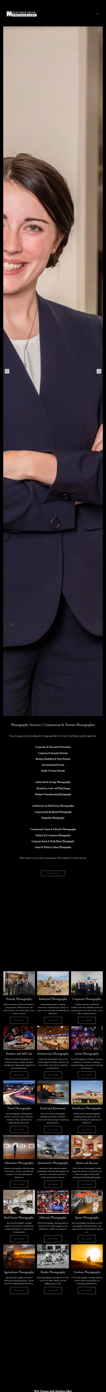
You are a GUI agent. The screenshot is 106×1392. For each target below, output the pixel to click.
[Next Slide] (99, 371)
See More (19, 1020)
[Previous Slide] (7, 371)
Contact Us (53, 873)
